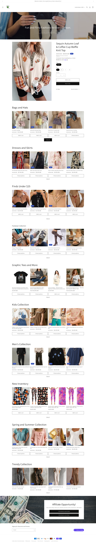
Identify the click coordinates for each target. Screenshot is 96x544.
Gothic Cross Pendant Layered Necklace (19, 209)
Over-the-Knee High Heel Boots (54, 247)
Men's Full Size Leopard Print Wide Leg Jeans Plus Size (38, 367)
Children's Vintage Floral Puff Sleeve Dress (38, 327)
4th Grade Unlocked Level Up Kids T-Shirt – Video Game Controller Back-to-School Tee (20, 288)
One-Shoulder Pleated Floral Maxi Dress (19, 170)
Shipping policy (47, 540)
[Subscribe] (34, 530)
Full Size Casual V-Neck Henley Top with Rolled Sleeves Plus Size (19, 448)
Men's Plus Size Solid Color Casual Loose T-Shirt (74, 367)
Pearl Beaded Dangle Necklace (72, 209)
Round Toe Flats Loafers (34, 247)
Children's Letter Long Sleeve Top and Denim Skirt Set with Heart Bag (20, 328)
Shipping (57, 55)
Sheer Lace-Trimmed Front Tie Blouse (55, 447)
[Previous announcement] (2, 1)
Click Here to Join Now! (64, 515)
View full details (74, 89)
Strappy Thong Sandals (16, 247)
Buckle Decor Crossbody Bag (53, 130)
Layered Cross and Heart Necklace (54, 209)
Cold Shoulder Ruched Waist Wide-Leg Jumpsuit (55, 487)
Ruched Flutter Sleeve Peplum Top (72, 447)
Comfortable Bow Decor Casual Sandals (74, 247)
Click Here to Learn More (64, 511)
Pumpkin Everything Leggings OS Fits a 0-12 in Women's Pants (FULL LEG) (38, 407)
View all (48, 139)
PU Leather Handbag (16, 130)
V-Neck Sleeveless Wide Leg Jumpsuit (73, 486)
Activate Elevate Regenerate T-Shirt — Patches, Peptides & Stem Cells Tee (37, 288)
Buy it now (67, 83)
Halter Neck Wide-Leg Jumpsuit (18, 486)
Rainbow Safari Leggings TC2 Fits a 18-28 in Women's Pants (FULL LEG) (56, 407)
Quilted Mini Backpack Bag (35, 130)
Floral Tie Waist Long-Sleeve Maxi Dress (55, 170)
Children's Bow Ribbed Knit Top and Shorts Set (74, 328)
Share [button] (58, 89)
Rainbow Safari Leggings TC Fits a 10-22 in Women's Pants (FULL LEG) (74, 407)
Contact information (54, 540)
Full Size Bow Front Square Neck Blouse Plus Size (38, 448)
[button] (2, 7)
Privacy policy (33, 540)
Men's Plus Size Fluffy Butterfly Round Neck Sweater (56, 367)
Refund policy (28, 540)
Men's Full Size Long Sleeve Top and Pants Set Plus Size (21, 367)
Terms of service (40, 540)
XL (70, 70)
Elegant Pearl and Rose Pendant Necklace (38, 209)
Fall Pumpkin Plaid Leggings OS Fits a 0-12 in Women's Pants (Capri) (20, 407)
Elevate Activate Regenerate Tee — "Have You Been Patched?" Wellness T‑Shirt (75, 288)
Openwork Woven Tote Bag (71, 130)
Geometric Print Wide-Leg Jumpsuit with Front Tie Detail (38, 487)
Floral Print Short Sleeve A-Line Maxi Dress (74, 170)
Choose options (75, 135)
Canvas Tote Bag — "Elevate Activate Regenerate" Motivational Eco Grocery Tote (56, 288)
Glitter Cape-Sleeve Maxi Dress (36, 170)
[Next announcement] (93, 1)
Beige (59, 64)
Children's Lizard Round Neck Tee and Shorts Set (56, 328)
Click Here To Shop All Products (48, 32)
